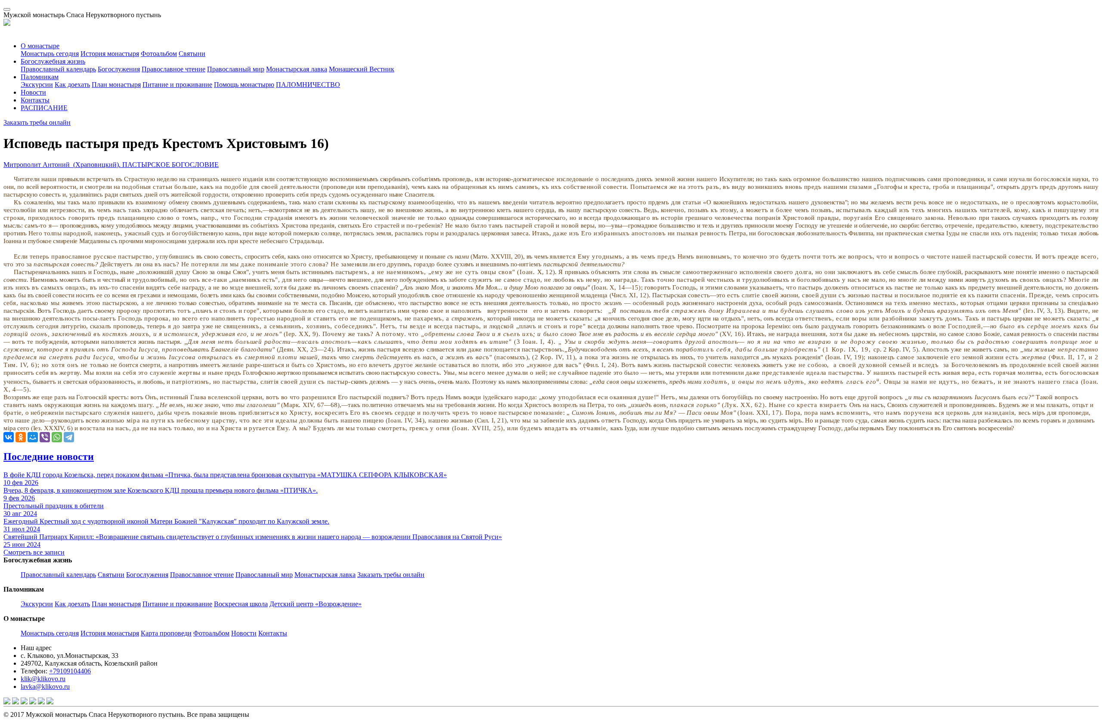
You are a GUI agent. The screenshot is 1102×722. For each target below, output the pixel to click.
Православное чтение (173, 69)
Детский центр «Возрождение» (315, 604)
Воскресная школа (241, 604)
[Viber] (45, 437)
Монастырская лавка (296, 69)
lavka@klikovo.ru (45, 686)
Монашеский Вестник (361, 69)
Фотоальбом (159, 53)
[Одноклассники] (20, 437)
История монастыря (109, 53)
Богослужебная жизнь (53, 61)
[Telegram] (69, 437)
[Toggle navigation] (6, 9)
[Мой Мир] (33, 437)
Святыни (192, 53)
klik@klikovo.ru (43, 678)
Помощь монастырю (244, 84)
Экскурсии (37, 84)
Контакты (35, 100)
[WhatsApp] (57, 437)
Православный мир (235, 69)
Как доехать (72, 84)
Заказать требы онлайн (37, 122)
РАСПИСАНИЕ (44, 107)
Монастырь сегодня (50, 53)
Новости (33, 92)
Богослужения (119, 69)
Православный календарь (58, 69)
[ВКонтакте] (8, 437)
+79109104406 (70, 671)
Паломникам (40, 76)
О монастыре (40, 45)
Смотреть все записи (34, 552)
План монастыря (116, 84)
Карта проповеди (166, 633)
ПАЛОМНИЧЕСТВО (308, 84)
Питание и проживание (177, 84)
